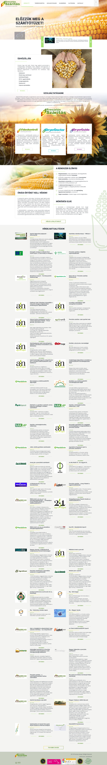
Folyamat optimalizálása (24, 85)
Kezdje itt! (27, 3)
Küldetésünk (22, 73)
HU (96, 2)
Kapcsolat (80, 3)
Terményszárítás (39, 3)
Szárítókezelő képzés (23, 77)
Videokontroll (22, 83)
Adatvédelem (89, 756)
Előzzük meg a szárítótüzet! (25, 75)
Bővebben (27, 149)
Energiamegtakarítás (23, 81)
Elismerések (62, 3)
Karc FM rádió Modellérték (76, 531)
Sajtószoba (71, 3)
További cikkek (53, 747)
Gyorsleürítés (59, 38)
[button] (17, 36)
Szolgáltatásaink (52, 3)
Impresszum (82, 756)
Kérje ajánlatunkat (53, 221)
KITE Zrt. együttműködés (24, 79)
